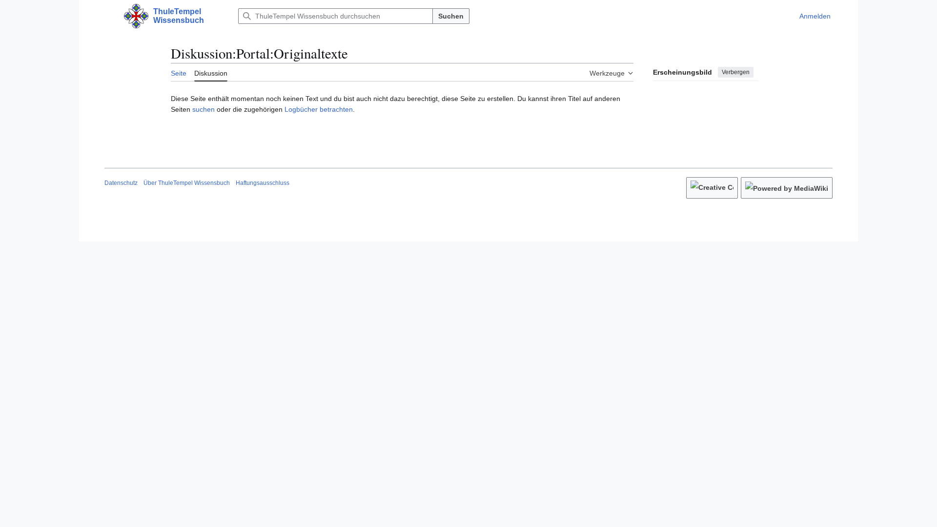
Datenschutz (121, 183)
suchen (203, 109)
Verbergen (736, 72)
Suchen (451, 16)
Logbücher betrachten (319, 109)
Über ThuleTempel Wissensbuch (186, 183)
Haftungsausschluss (262, 183)
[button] (109, 16)
